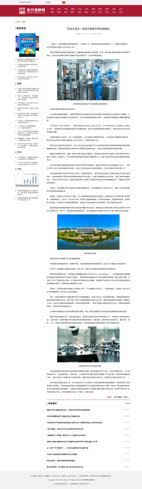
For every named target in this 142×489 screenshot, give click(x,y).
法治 (120, 12)
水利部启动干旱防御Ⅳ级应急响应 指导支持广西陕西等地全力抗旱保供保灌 (28, 71)
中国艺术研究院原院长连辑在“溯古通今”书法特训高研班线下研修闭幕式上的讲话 (28, 90)
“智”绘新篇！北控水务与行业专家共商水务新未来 (65, 429)
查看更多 (127, 403)
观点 (86, 12)
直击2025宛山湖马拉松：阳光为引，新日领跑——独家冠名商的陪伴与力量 (28, 145)
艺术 (100, 12)
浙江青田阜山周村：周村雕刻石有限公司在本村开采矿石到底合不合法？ (28, 115)
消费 (52, 12)
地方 (66, 12)
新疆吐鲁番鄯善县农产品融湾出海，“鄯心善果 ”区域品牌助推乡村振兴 (28, 192)
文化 (86, 9)
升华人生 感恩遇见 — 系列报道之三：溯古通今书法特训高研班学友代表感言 (28, 97)
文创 (93, 12)
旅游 (93, 9)
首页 (18, 22)
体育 (100, 9)
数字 (72, 12)
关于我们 (34, 476)
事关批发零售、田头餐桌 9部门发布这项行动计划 (65, 467)
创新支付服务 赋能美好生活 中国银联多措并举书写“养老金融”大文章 (72, 442)
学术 (107, 12)
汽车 (66, 9)
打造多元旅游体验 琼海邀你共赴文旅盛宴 (62, 454)
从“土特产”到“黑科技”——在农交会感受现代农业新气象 (67, 448)
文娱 (114, 9)
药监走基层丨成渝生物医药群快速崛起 (61, 460)
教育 (107, 9)
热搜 (19, 83)
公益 (114, 12)
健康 (72, 9)
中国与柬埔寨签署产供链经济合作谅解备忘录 (63, 416)
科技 (59, 9)
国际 (59, 12)
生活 (120, 9)
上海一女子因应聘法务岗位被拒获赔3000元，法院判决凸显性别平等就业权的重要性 (28, 133)
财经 (52, 9)
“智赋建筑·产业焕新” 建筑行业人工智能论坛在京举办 (66, 435)
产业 (79, 9)
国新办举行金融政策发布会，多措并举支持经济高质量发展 (68, 410)
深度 (79, 12)
